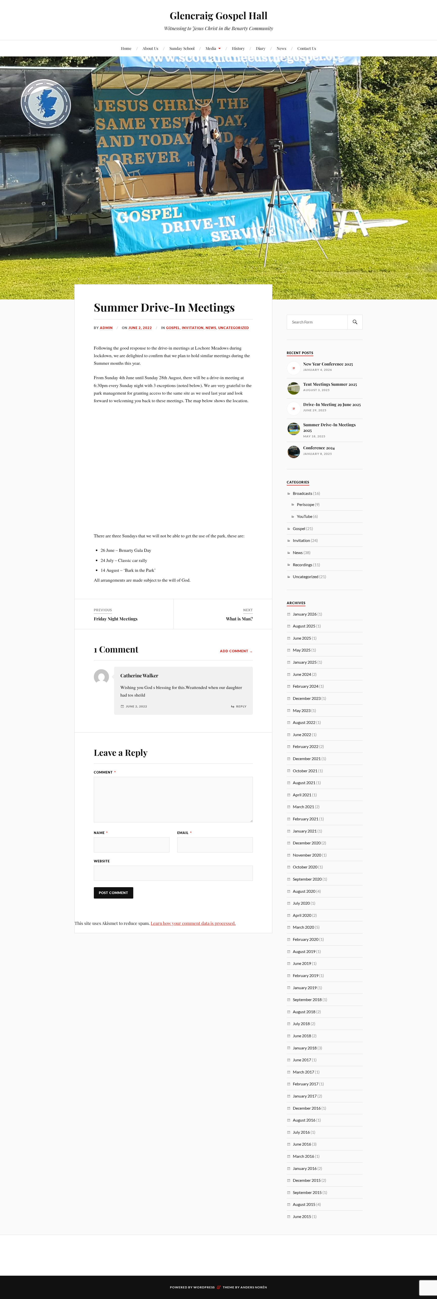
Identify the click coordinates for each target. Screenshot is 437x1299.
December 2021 (307, 758)
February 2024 (305, 686)
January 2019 (305, 987)
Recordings (302, 564)
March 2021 (303, 806)
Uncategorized (233, 328)
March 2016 (303, 1156)
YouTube (304, 516)
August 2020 (304, 891)
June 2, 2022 (140, 328)
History (238, 48)
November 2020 (307, 855)
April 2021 (302, 794)
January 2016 (305, 1168)
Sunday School (181, 48)
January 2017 (305, 1095)
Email (184, 833)
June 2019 (302, 963)
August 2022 (304, 722)
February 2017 (305, 1083)
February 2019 (305, 975)
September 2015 (307, 1192)
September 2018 (307, 999)
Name (101, 833)
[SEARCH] (355, 322)
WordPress (204, 1287)
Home (126, 48)
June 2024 (302, 674)
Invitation (193, 328)
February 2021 (305, 818)
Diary (261, 48)
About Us (150, 48)
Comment (105, 772)
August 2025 (304, 625)
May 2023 (302, 710)
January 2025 (305, 662)
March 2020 (303, 927)
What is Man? (239, 618)
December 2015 (307, 1180)
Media (211, 48)
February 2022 (305, 746)
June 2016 (302, 1144)
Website (102, 861)
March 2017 (303, 1071)
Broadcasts (302, 493)
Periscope (305, 504)
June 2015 (302, 1216)
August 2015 (304, 1204)
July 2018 (301, 1023)
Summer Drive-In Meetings (164, 306)
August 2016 (304, 1120)
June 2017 (302, 1059)
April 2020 (302, 915)
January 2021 (305, 830)
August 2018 (304, 1011)
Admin (106, 328)
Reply (241, 706)
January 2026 (305, 614)
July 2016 (301, 1132)
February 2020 (305, 939)
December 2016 (307, 1108)
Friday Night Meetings (116, 618)
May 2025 (302, 649)
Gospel (173, 328)
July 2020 (301, 903)
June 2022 (302, 734)
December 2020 (307, 842)
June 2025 (302, 638)
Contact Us (306, 48)
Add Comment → (236, 651)
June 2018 (302, 1035)
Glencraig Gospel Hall (219, 15)
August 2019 (304, 951)
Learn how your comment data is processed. (193, 923)
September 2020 (307, 879)
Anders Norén (254, 1287)
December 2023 (307, 698)
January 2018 (305, 1047)
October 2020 (305, 866)
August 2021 (304, 782)
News (281, 48)
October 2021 (305, 770)
